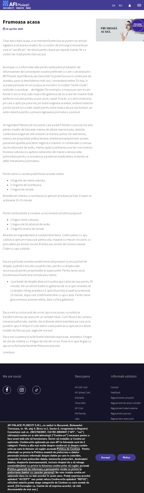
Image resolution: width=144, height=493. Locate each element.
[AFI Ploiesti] (16, 3)
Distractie (79, 397)
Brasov (20, 8)
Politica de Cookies (68, 449)
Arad (28, 8)
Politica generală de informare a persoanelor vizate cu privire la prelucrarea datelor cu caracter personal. (45, 471)
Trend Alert (80, 403)
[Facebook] (7, 390)
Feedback (115, 392)
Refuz (126, 457)
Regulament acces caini (122, 418)
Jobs (77, 418)
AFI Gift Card (81, 387)
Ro (120, 5)
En (113, 5)
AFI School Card (82, 392)
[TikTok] (36, 390)
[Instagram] (22, 390)
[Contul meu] (130, 5)
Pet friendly (80, 413)
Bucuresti (8, 8)
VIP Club (79, 408)
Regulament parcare (121, 413)
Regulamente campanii (122, 397)
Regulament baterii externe (124, 408)
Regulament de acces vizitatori (126, 403)
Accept (105, 457)
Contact (114, 387)
